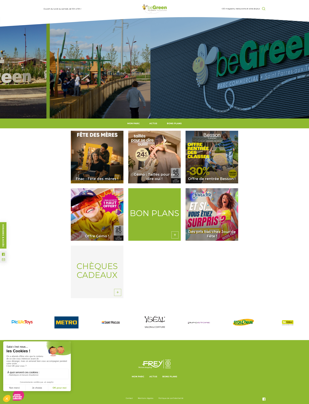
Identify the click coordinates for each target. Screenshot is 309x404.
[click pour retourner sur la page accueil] (154, 9)
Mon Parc (133, 123)
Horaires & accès (3, 235)
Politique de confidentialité (171, 398)
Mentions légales (145, 398)
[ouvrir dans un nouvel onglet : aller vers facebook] (3, 254)
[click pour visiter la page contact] (3, 259)
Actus (153, 123)
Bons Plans (174, 123)
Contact (129, 398)
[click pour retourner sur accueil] (22, 322)
